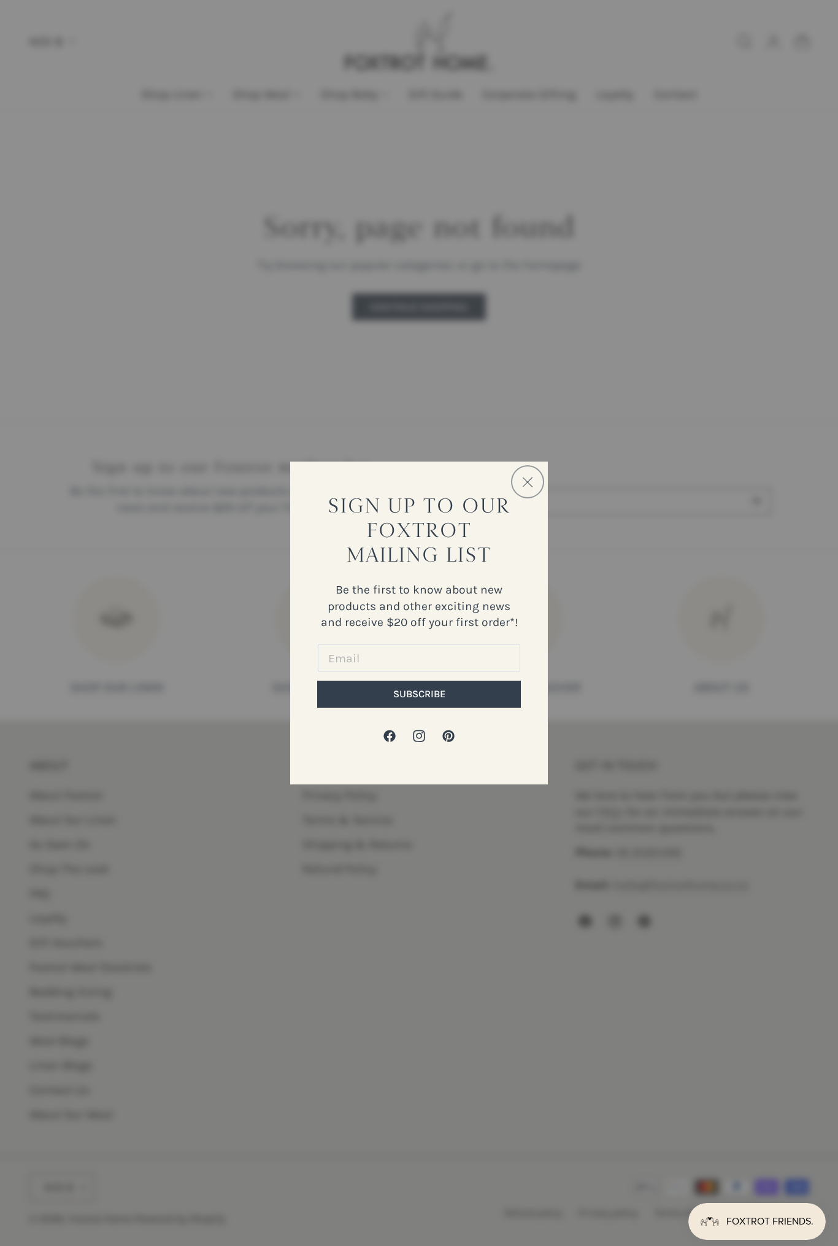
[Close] (527, 481)
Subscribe (419, 694)
